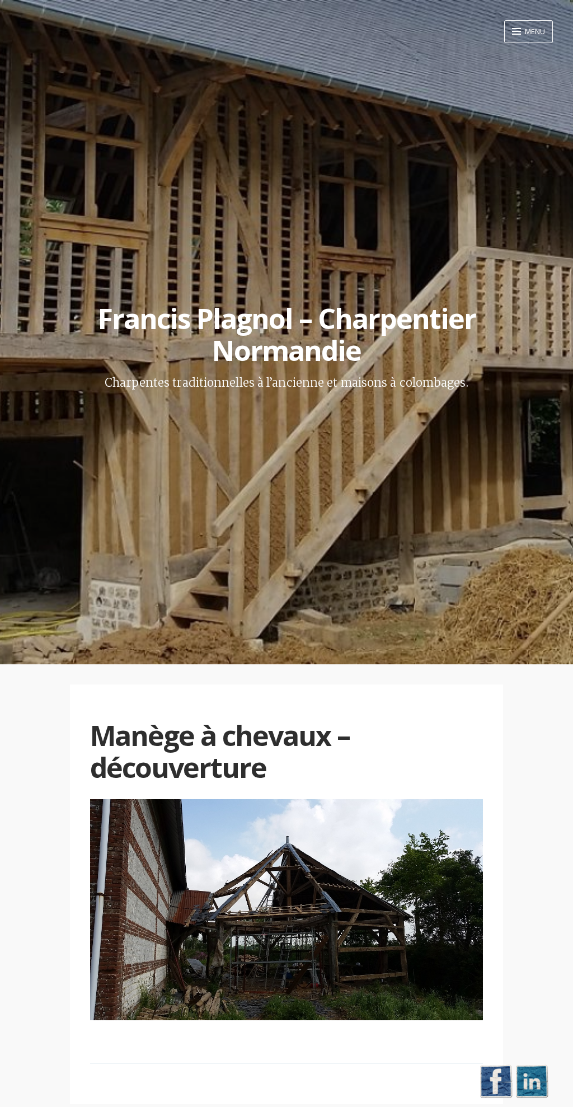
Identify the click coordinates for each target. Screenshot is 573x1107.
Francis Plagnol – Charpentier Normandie (287, 334)
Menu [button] (534, 31)
